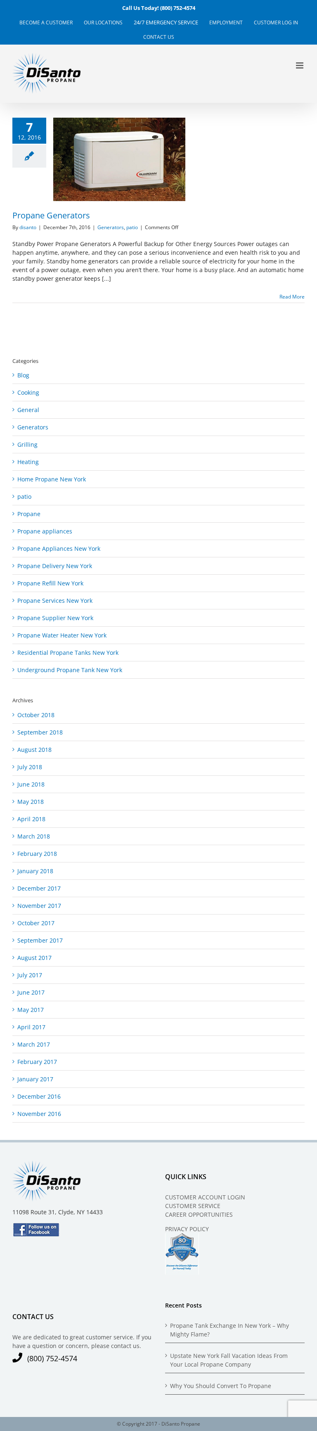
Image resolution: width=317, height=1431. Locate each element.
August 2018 (34, 749)
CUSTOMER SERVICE (192, 1206)
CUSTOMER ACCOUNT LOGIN (205, 1197)
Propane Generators (104, 159)
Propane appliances (44, 531)
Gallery (134, 159)
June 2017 (31, 992)
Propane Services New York (54, 600)
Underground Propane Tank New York (69, 670)
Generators (110, 227)
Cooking (28, 392)
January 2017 (35, 1079)
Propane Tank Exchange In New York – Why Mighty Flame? (229, 1330)
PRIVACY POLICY (187, 1229)
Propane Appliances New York (58, 548)
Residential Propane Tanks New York (67, 652)
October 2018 (35, 715)
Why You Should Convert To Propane (220, 1386)
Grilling (27, 444)
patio (132, 227)
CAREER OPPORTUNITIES (199, 1214)
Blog (23, 375)
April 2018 (31, 819)
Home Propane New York (51, 479)
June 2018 (31, 784)
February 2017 (37, 1062)
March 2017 (33, 1044)
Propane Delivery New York (54, 566)
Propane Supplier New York (55, 618)
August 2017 (34, 958)
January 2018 (35, 871)
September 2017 (40, 940)
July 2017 (29, 975)
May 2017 (30, 1010)
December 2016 (39, 1096)
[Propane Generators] (119, 159)
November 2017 (39, 906)
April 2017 (31, 1027)
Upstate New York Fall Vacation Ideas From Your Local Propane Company (229, 1360)
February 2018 (37, 854)
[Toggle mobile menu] (300, 65)
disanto (27, 227)
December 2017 (39, 888)
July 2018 (29, 767)
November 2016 (39, 1114)
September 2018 (40, 732)
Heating (28, 462)
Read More (292, 296)
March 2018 (33, 836)
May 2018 (30, 802)
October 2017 (35, 923)
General (28, 410)
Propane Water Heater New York (61, 635)
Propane (28, 514)
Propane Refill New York (50, 583)
